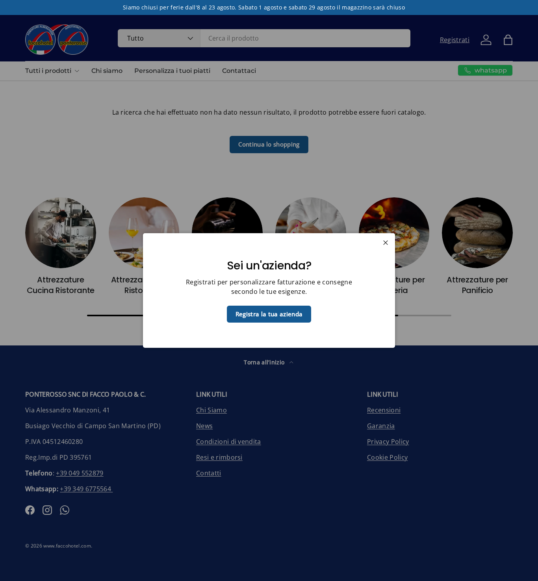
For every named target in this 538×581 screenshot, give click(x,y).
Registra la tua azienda (269, 314)
